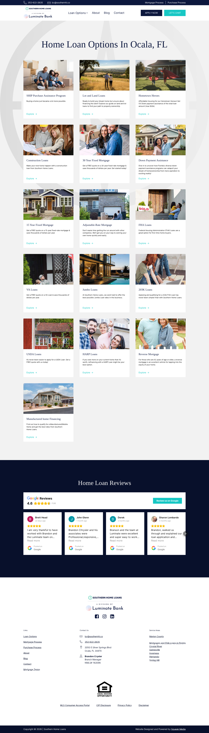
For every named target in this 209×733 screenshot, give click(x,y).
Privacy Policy (125, 705)
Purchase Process (177, 2)
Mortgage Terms (31, 669)
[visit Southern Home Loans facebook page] (97, 616)
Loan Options (30, 636)
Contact (119, 12)
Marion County (156, 636)
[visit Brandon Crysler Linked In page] (112, 616)
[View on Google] (30, 519)
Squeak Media (178, 729)
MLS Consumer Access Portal (75, 705)
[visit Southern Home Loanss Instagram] (104, 616)
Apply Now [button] (151, 12)
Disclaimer (144, 705)
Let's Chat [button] (175, 12)
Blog (107, 12)
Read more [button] (33, 540)
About (96, 12)
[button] (78, 13)
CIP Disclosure (103, 705)
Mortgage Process (154, 2)
